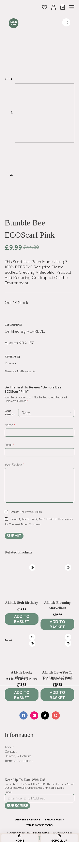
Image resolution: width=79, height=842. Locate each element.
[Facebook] (23, 715)
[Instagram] (34, 715)
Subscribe (17, 805)
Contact (11, 751)
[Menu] (71, 7)
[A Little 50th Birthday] (21, 578)
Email (9, 445)
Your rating (10, 413)
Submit (14, 535)
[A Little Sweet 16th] (57, 654)
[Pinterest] (56, 715)
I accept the (26, 511)
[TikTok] (45, 715)
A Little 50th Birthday (21, 603)
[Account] (53, 7)
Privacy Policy (33, 511)
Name (10, 425)
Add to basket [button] (21, 619)
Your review (14, 464)
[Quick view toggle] (32, 567)
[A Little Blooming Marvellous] (57, 578)
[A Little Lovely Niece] (21, 654)
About (9, 747)
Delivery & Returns (18, 756)
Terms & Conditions (19, 761)
